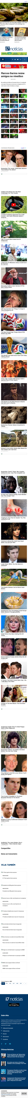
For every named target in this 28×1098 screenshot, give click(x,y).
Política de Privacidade (8, 1028)
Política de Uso (6, 1030)
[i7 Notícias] (14, 48)
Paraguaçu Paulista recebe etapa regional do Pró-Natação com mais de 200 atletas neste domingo (16, 1071)
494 (3, 983)
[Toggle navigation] (3, 59)
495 (7, 983)
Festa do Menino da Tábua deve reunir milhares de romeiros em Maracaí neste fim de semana (16, 1055)
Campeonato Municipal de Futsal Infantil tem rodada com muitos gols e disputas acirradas (16, 1079)
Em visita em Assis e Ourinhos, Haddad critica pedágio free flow (16, 1062)
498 (17, 983)
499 (21, 983)
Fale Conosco (6, 1036)
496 (10, 983)
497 (14, 983)
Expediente (5, 1039)
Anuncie (5, 1033)
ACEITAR (24, 1093)
